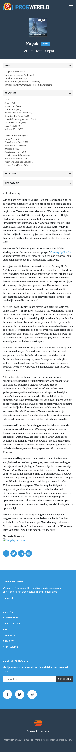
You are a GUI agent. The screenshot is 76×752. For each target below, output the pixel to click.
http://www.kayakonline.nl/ (26, 82)
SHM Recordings (19, 78)
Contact (9, 612)
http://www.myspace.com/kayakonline (33, 85)
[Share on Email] (28, 553)
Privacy (8, 641)
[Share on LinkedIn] (21, 553)
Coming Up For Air (60, 252)
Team (6, 629)
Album (46, 44)
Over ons (9, 635)
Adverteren (11, 617)
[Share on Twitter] (13, 553)
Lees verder (9, 598)
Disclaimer (10, 647)
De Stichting (11, 623)
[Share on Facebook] (6, 553)
